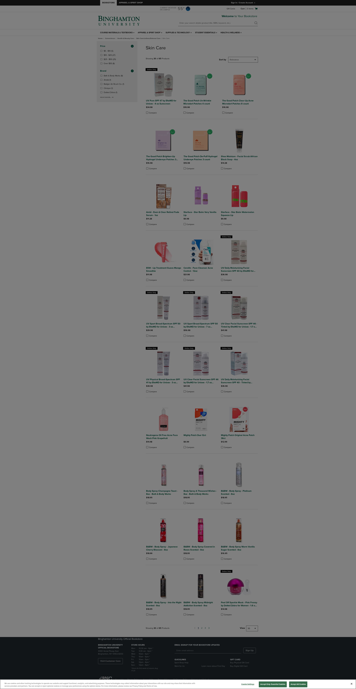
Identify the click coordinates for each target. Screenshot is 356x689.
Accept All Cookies (298, 684)
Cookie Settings (247, 684)
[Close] (351, 684)
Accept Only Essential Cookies (272, 684)
